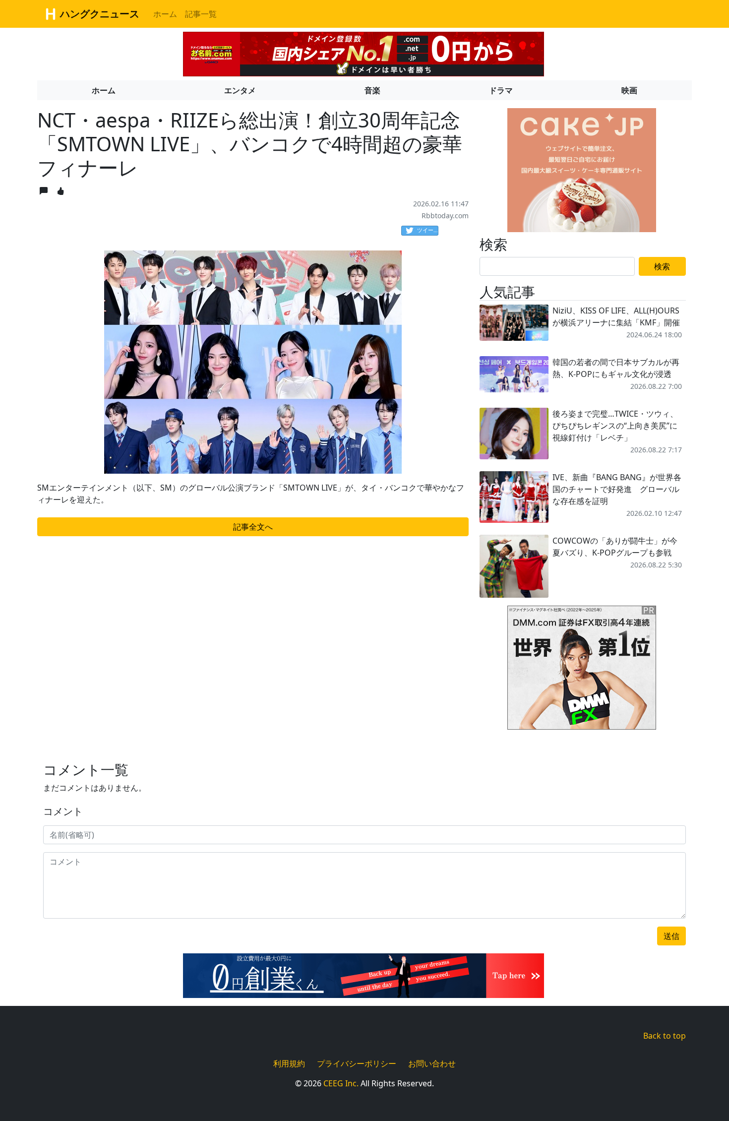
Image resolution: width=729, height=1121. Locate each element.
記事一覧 (201, 13)
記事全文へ (253, 526)
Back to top (664, 1035)
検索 (662, 266)
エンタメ (240, 90)
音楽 (372, 90)
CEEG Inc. (341, 1083)
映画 (629, 90)
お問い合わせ (432, 1063)
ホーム (165, 13)
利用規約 (289, 1063)
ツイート (427, 230)
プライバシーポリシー (356, 1063)
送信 (671, 936)
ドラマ (501, 90)
